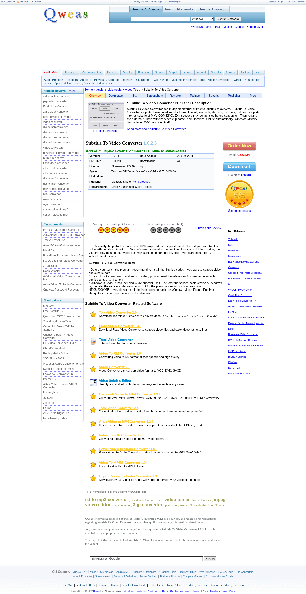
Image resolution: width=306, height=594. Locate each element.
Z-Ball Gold (50, 265)
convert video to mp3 (56, 209)
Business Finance (170, 576)
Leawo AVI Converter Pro (58, 374)
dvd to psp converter (55, 127)
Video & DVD (80, 571)
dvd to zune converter (56, 137)
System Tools (225, 571)
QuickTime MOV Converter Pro (62, 316)
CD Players (161, 79)
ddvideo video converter (146, 500)
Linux (217, 26)
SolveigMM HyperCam (57, 321)
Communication (92, 72)
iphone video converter (57, 116)
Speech (89, 83)
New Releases (176, 585)
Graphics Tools (167, 571)
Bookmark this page (172, 2)
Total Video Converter (116, 340)
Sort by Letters (85, 585)
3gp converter (147, 504)
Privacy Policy (228, 591)
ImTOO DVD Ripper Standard (61, 229)
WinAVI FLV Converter (240, 289)
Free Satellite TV (53, 311)
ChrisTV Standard (54, 348)
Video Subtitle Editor (115, 380)
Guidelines (215, 591)
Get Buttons (128, 591)
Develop (128, 72)
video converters (53, 147)
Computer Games (193, 576)
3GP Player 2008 (53, 358)
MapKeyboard (51, 392)
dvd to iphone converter (57, 142)
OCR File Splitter (237, 351)
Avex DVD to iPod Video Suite (61, 245)
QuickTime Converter (240, 295)
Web (258, 72)
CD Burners (143, 79)
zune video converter (56, 111)
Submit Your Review (208, 228)
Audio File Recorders (120, 79)
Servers (230, 72)
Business (70, 72)
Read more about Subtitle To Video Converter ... (158, 129)
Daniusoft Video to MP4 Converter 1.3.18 (130, 394)
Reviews (175, 95)
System (245, 72)
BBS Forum (36, 2)
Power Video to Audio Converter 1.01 (128, 449)
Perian (47, 408)
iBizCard (232, 362)
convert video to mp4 (56, 214)
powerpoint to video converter (61, 152)
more (72, 90)
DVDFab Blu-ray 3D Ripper (243, 340)
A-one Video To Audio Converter (62, 284)
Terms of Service (183, 591)
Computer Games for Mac (220, 576)
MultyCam (233, 250)
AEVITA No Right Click (56, 413)
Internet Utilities (187, 571)
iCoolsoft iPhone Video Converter (246, 317)
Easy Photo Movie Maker (242, 300)
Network (201, 72)
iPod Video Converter (56, 106)
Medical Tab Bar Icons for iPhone (246, 345)
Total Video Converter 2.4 (118, 408)
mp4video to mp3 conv (209, 505)
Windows (197, 26)
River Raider (235, 368)
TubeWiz (233, 239)
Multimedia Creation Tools (188, 79)
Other (237, 79)
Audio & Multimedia (108, 89)
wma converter (52, 199)
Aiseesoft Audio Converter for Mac (63, 363)
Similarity (48, 306)
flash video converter (56, 163)
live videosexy (201, 500)
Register (272, 2)
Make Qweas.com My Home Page (147, 2)
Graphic (173, 72)
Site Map (67, 585)
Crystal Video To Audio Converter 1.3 (128, 476)
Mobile (227, 26)
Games (239, 26)
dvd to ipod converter (56, 132)
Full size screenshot (106, 130)
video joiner (177, 499)
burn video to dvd (53, 158)
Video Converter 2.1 (114, 367)
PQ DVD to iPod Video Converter (63, 260)
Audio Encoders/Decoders (61, 79)
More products (141, 181)
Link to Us (141, 591)
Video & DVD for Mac (101, 571)
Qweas (96, 591)
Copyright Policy (200, 591)
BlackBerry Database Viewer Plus (63, 255)
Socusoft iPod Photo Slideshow (245, 272)
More (253, 95)
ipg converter (121, 505)
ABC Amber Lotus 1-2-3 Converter (64, 235)
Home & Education (82, 576)
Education (144, 72)
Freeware (203, 585)
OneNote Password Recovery (61, 289)
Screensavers (256, 26)
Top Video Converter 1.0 (118, 312)
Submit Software (108, 585)
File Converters (245, 571)
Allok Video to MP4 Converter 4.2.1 (126, 421)
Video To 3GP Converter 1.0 (120, 435)
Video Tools (104, 83)
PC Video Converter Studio (59, 343)
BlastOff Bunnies (237, 356)
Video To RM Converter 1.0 (120, 353)
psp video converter (55, 101)
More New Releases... (240, 373)
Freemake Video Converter (243, 334)
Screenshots (155, 95)
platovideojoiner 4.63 (178, 505)
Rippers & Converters (67, 83)
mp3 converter (52, 194)
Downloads (116, 95)
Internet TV (49, 379)
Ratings (195, 95)
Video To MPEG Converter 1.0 (122, 462)
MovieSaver (234, 256)
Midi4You (49, 250)
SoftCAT (48, 397)
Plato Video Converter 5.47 (120, 326)
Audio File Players (92, 79)
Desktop (112, 72)
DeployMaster (51, 271)
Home (187, 72)
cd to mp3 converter (55, 168)
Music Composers (219, 79)
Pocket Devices (148, 576)
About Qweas (7, 2)
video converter (52, 122)
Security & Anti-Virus (125, 576)
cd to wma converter (55, 173)
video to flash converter (57, 96)
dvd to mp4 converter (56, 183)
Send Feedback (298, 2)
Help (288, 2)
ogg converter (51, 204)
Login (281, 2)
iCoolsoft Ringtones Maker (59, 368)
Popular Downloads (133, 585)
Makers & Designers (145, 571)
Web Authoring (207, 571)
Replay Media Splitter (56, 353)
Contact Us (167, 591)
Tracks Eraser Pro (54, 240)
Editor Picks (157, 585)
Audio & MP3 (123, 571)
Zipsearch (49, 402)
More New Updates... (56, 418)
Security (216, 72)
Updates (216, 585)
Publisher (234, 95)
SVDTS (232, 245)
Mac (208, 26)
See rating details (239, 210)
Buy (135, 95)
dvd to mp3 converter (56, 178)
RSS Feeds (24, 2)
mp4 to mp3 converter (56, 188)
